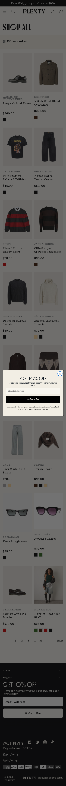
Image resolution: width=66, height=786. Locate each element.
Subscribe (33, 399)
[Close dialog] (60, 373)
